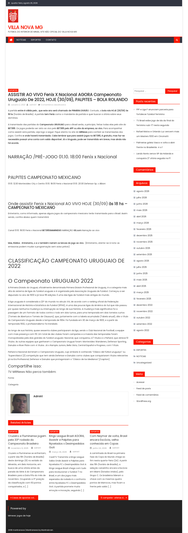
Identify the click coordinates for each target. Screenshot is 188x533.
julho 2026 (141, 197)
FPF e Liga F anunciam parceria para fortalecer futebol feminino (154, 112)
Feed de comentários (147, 394)
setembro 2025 (144, 254)
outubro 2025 (143, 248)
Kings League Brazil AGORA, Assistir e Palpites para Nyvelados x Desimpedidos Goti (66, 441)
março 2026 (142, 222)
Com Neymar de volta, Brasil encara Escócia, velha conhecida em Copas (108, 439)
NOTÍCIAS (21, 39)
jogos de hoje (24, 515)
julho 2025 (141, 267)
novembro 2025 (144, 241)
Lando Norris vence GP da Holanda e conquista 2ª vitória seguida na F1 (154, 156)
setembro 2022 (144, 324)
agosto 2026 (142, 191)
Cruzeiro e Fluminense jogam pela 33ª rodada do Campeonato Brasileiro (27, 439)
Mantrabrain (47, 530)
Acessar (140, 382)
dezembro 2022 (144, 305)
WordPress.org (143, 401)
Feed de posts (143, 388)
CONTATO (51, 39)
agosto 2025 (142, 260)
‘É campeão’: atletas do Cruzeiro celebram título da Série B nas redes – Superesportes (114, 497)
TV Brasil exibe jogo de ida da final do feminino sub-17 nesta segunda (155, 123)
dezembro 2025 (144, 235)
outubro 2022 (143, 317)
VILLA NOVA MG (25, 27)
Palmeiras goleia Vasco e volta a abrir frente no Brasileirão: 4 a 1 (155, 145)
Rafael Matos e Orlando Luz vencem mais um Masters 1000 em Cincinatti (157, 134)
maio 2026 (141, 210)
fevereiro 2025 (143, 298)
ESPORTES (36, 39)
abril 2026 (141, 216)
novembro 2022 (144, 311)
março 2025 (142, 292)
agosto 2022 (142, 330)
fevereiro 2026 (143, 229)
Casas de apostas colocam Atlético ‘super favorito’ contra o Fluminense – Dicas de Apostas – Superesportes (25, 497)
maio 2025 (141, 279)
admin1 (32, 104)
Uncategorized (143, 362)
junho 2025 (142, 273)
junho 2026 (142, 203)
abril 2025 (141, 286)
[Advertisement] (94, 65)
